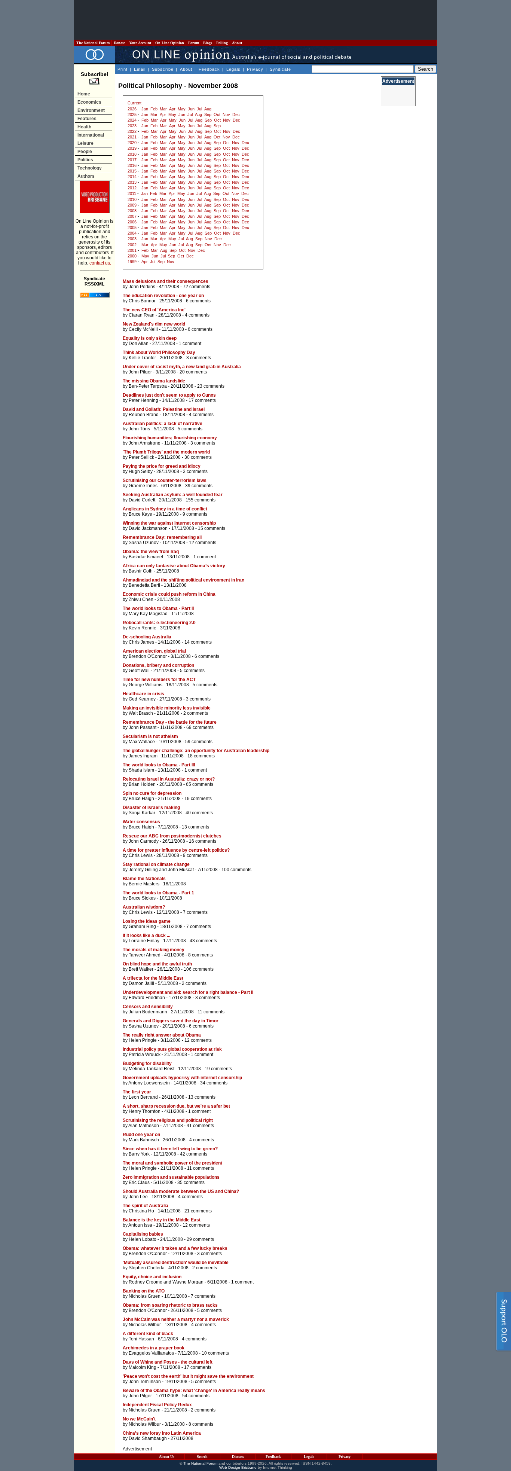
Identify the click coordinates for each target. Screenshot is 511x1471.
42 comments (193, 1154)
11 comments (211, 1011)
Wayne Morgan (188, 1282)
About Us (166, 1457)
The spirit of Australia (145, 1205)
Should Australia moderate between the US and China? (181, 1191)
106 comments (199, 969)
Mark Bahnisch (144, 1139)
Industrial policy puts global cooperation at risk (172, 1049)
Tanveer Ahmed (144, 955)
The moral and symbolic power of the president (172, 1163)
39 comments (198, 485)
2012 (132, 188)
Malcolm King (142, 1367)
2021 (132, 137)
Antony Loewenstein (149, 1083)
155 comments (200, 500)
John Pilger (140, 372)
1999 (132, 261)
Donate (119, 43)
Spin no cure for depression (152, 793)
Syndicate (280, 69)
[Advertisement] (255, 20)
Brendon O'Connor (148, 656)
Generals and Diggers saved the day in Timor (170, 1020)
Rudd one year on (141, 1134)
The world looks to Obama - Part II (158, 608)
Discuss (238, 1457)
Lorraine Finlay (144, 940)
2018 (132, 154)
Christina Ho (141, 1211)
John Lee (138, 1196)
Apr (172, 109)
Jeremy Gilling (143, 869)
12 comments (202, 542)
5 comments (190, 428)
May (182, 109)
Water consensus (141, 821)
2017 (132, 160)
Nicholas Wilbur (145, 1324)
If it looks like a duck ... (146, 935)
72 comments (196, 286)
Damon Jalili (141, 983)
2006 (132, 222)
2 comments (195, 713)
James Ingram (143, 756)
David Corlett (142, 500)
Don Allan (139, 343)
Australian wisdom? (144, 907)
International (90, 135)
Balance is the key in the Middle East (162, 1220)
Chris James (141, 642)
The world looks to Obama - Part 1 (158, 892)
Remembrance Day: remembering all (162, 537)
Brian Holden (142, 784)
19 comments (198, 798)
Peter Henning (143, 400)
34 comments (213, 1083)
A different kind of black (148, 1333)
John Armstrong (144, 443)
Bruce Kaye (140, 514)
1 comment (190, 343)
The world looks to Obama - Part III (159, 764)
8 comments (200, 955)
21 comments (198, 1211)
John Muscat (181, 869)
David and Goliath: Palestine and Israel (164, 409)
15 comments (211, 528)
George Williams (145, 684)
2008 (132, 210)
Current (134, 103)
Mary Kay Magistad (148, 613)
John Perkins (142, 286)
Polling (222, 43)
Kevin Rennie (142, 628)
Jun (191, 109)
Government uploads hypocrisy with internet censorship (182, 1077)
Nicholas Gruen (144, 1296)
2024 (132, 120)
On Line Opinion (169, 43)
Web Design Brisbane (238, 1467)
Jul (199, 109)
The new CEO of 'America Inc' (154, 309)
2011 (132, 193)
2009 (132, 205)
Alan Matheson (143, 1125)
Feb (153, 109)
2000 (132, 256)
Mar (163, 109)
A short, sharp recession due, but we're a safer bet (176, 1106)
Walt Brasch (141, 713)
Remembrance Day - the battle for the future (170, 722)
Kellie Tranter (142, 357)
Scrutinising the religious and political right (168, 1120)
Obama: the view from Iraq (151, 551)
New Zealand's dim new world (154, 324)
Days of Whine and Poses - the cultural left (167, 1362)
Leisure (85, 143)
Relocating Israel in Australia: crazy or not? (169, 779)
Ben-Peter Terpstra (148, 386)
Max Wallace (142, 741)
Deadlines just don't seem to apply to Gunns (169, 395)
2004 (132, 233)
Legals (233, 69)
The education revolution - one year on (163, 295)
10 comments (215, 1353)
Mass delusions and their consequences (165, 281)
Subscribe (163, 69)
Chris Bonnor (142, 300)
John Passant (142, 727)
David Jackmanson (148, 528)
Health (84, 126)
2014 (132, 176)
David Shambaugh (148, 1438)
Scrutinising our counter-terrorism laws (164, 480)
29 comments (200, 1239)
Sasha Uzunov (144, 542)
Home (83, 94)
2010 (132, 199)
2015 (132, 171)
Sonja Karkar (142, 812)
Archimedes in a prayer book (153, 1348)
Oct (217, 114)
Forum (193, 43)
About (237, 43)
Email (140, 69)
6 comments (198, 300)
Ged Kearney (142, 699)
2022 (132, 131)
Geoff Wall (139, 670)
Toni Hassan (141, 1339)
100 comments (236, 869)
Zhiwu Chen (141, 599)
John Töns (139, 428)
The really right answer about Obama (162, 1035)
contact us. (100, 263)
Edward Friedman (147, 997)
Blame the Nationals (144, 878)
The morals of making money (153, 949)
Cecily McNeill (143, 329)
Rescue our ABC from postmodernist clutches (172, 836)
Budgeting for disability (147, 1063)
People (84, 151)
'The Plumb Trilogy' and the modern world (166, 452)
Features (87, 118)
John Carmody (144, 841)
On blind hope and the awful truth (157, 964)
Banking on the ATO (144, 1291)
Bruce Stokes (142, 898)
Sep (207, 114)
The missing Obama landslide (154, 381)
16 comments (202, 841)
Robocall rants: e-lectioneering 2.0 (159, 622)
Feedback (209, 69)
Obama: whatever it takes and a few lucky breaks (175, 1248)
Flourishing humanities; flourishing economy (170, 437)
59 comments (198, 741)
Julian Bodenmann (148, 1011)
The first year (137, 1092)
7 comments (195, 912)
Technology (89, 168)
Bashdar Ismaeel (146, 556)
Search (202, 1457)
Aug (207, 109)
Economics (89, 102)
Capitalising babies (143, 1234)
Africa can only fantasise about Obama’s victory (174, 565)
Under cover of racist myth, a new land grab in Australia (182, 366)
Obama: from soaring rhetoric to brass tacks (170, 1305)
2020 (132, 142)
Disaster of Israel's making (151, 807)
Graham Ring (142, 926)
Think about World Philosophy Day (159, 352)
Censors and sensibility (148, 1006)
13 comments (195, 827)
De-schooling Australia (147, 637)
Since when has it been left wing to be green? (170, 1148)
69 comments (200, 727)
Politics (85, 159)
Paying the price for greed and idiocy (162, 466)
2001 (132, 250)
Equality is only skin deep (150, 338)
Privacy (255, 69)
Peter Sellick (141, 457)
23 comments (210, 386)
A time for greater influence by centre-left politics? (176, 850)
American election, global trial (154, 651)
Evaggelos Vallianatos (151, 1353)
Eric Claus (139, 1182)
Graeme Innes (143, 485)
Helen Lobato (142, 1239)
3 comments (198, 357)
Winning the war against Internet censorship (169, 523)
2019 (132, 148)
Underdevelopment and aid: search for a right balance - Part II (188, 992)
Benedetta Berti (144, 585)
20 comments (193, 372)
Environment (91, 110)
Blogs (207, 43)
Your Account (140, 43)
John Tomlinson (145, 1381)
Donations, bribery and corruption (158, 665)
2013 (132, 182)
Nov (226, 114)
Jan (144, 109)
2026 (132, 109)
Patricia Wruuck (144, 1054)
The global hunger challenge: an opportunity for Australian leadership (196, 750)
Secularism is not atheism (150, 736)
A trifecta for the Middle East (153, 978)
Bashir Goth (141, 571)
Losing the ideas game (147, 921)
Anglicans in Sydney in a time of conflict (165, 509)
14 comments (198, 642)
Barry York (139, 1154)
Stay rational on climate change (156, 864)
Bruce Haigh (141, 798)
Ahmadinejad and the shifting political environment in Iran (183, 580)
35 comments (191, 1182)
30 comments (198, 457)
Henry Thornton (144, 1111)
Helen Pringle (143, 1040)
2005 (132, 227)
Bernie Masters (144, 883)
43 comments (203, 940)
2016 (132, 165)
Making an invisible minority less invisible (167, 708)
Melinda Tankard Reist (151, 1068)
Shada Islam (141, 770)
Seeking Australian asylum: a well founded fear (173, 494)
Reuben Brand (144, 414)
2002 (132, 244)
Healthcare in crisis (143, 693)
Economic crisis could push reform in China (169, 594)
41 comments (200, 1125)
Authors (86, 176)
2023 (132, 125)
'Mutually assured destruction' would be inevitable (176, 1262)
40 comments (199, 812)
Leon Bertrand (143, 1097)
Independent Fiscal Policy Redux (157, 1404)
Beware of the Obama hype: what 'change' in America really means (194, 1390)
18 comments (201, 756)
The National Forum (93, 43)
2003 (132, 238)
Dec (236, 114)
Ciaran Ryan (141, 315)
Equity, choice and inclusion (152, 1276)
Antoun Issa (140, 1225)
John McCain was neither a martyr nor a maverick (176, 1319)
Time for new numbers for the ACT (159, 679)
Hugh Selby (141, 471)
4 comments (197, 315)
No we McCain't (139, 1419)
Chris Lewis (141, 855)
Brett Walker (141, 969)
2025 (132, 114)
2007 (132, 216)
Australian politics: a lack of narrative (162, 423)
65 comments (199, 784)
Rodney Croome (145, 1282)
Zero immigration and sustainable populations (171, 1177)
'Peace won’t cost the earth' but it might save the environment (188, 1376)
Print (122, 69)
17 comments (202, 400)
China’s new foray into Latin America (162, 1433)
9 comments (195, 514)
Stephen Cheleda (147, 1267)
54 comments (195, 1395)
